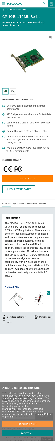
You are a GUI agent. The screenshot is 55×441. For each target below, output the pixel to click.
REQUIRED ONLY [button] (27, 424)
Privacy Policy (43, 414)
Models (42, 203)
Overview (6, 203)
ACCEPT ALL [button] (27, 433)
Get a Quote (27, 178)
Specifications (19, 203)
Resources (32, 203)
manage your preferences (17, 409)
